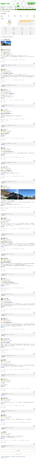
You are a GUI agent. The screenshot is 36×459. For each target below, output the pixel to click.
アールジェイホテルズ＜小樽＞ (5, 11)
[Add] (34, 12)
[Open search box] (2, 37)
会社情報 (2, 456)
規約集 (21, 456)
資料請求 (23, 456)
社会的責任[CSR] (13, 456)
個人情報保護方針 (7, 456)
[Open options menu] (34, 49)
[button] (3, 43)
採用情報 (17, 456)
